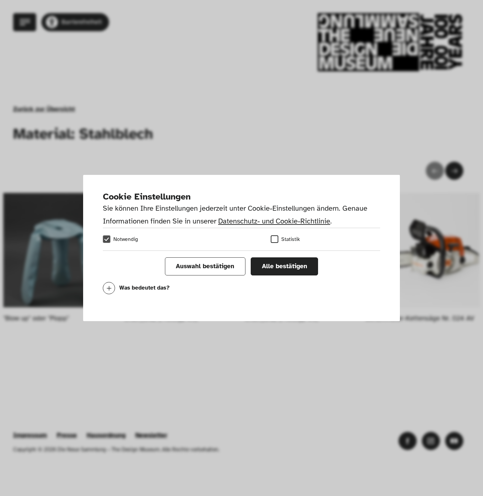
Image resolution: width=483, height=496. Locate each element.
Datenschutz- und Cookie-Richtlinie (274, 221)
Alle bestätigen (284, 266)
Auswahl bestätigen (205, 266)
